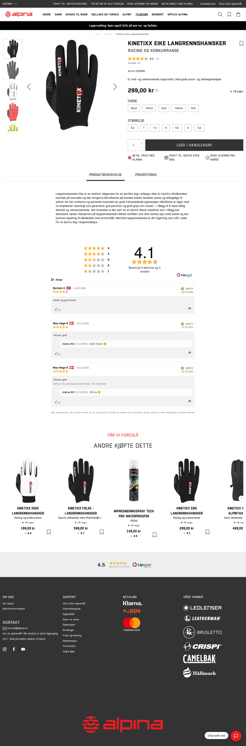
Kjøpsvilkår (69, 614)
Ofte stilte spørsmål (230, 3)
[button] (123, 564)
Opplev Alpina (178, 14)
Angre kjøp (69, 651)
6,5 (133, 127)
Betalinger (68, 630)
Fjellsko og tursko (105, 14)
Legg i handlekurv (194, 145)
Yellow (179, 108)
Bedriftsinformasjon (14, 608)
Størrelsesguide (72, 608)
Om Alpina (8, 603)
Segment (158, 14)
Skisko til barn (76, 14)
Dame (58, 14)
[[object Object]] (156, 90)
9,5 (199, 127)
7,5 (155, 127)
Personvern (69, 646)
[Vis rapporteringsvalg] (189, 309)
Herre (47, 14)
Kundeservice (207, 3)
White (149, 108)
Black (134, 108)
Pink (193, 108)
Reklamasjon (70, 640)
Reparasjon (69, 624)
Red (164, 108)
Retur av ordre (71, 619)
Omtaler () (134, 63)
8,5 (177, 127)
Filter (59, 279)
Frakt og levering (72, 635)
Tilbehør (141, 14)
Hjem (97, 34)
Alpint (127, 14)
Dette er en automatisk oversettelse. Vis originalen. (80, 384)
